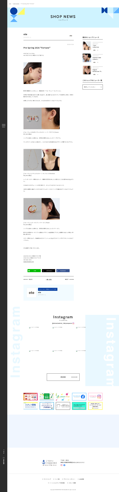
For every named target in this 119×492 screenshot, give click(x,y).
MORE (63, 377)
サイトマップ (47, 479)
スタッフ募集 (72, 483)
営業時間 (3, 461)
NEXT (67, 279)
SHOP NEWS (16, 3)
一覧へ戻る (49, 279)
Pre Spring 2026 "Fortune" (27, 3)
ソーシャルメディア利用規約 (57, 483)
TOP (4, 451)
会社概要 (81, 479)
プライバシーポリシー (69, 479)
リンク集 (57, 479)
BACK (30, 279)
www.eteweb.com (28, 261)
